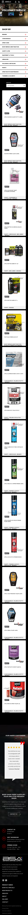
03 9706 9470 (26, 2)
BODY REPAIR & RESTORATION (10, 46)
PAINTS (4, 67)
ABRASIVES (5, 59)
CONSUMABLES (6, 38)
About (4, 896)
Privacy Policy (5, 908)
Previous (16, 738)
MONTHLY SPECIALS (8, 887)
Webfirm (10, 913)
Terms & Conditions (6, 910)
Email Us (9, 833)
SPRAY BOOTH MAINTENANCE (10, 71)
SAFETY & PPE (6, 51)
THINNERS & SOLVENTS (8, 76)
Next (21, 738)
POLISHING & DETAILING (9, 63)
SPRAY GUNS (5, 42)
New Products (7, 890)
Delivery (5, 899)
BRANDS (4, 34)
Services (5, 893)
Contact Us (13, 814)
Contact (5, 902)
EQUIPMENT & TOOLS (8, 55)
